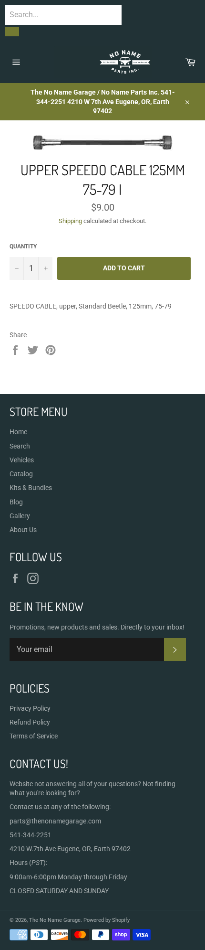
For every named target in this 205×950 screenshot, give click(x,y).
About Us (23, 530)
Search (20, 446)
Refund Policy (30, 722)
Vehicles (22, 460)
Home (18, 432)
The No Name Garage (55, 920)
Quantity (23, 246)
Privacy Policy (30, 708)
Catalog (21, 474)
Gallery (20, 516)
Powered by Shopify (106, 920)
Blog (16, 502)
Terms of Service (34, 736)
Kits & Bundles (31, 487)
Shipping (70, 220)
